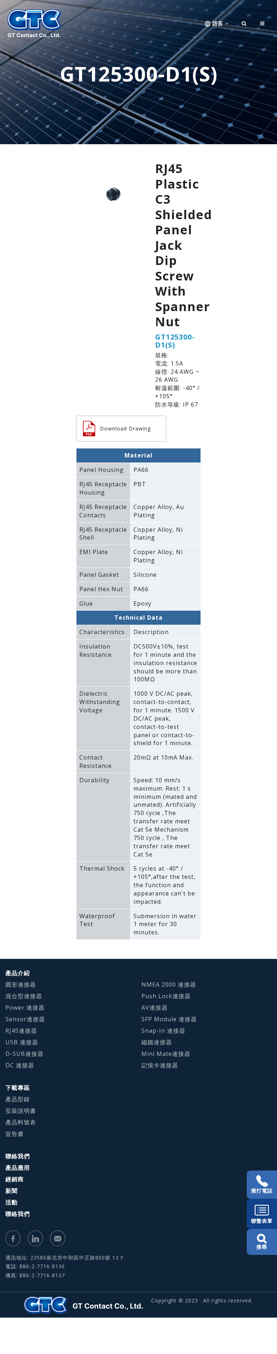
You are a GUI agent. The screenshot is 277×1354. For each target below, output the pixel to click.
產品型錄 (17, 1099)
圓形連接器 (20, 984)
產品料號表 (20, 1122)
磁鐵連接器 (156, 1042)
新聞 (11, 1191)
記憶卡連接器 (159, 1065)
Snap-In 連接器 (163, 1031)
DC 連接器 (19, 1065)
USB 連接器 (21, 1042)
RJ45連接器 (21, 1031)
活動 (11, 1202)
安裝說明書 (20, 1111)
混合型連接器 (23, 996)
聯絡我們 (17, 1156)
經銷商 (14, 1179)
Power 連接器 (25, 1008)
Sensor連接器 (25, 1019)
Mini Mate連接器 (165, 1054)
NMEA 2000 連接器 (168, 984)
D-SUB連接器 (24, 1054)
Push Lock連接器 (166, 996)
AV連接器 (154, 1008)
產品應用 (17, 1168)
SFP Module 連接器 (169, 1019)
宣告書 (14, 1134)
